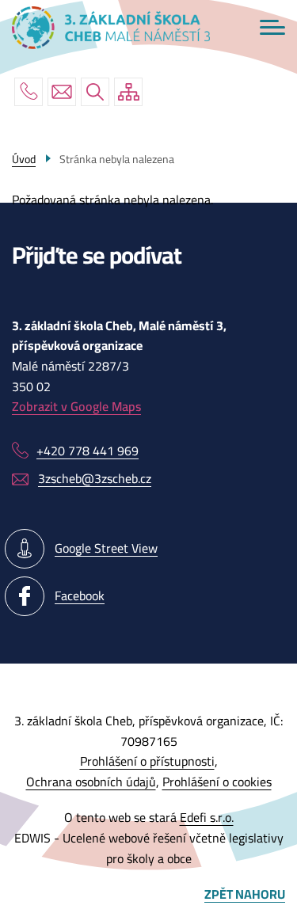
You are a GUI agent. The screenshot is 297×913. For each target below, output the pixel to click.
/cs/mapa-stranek (128, 92)
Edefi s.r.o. (207, 817)
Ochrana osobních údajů (91, 781)
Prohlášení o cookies (217, 781)
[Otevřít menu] (272, 27)
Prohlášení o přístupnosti (147, 761)
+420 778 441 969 (28, 92)
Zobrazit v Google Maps (76, 406)
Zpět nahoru (244, 894)
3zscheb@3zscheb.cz (62, 92)
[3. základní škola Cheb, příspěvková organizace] (111, 27)
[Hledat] (95, 92)
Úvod (24, 159)
